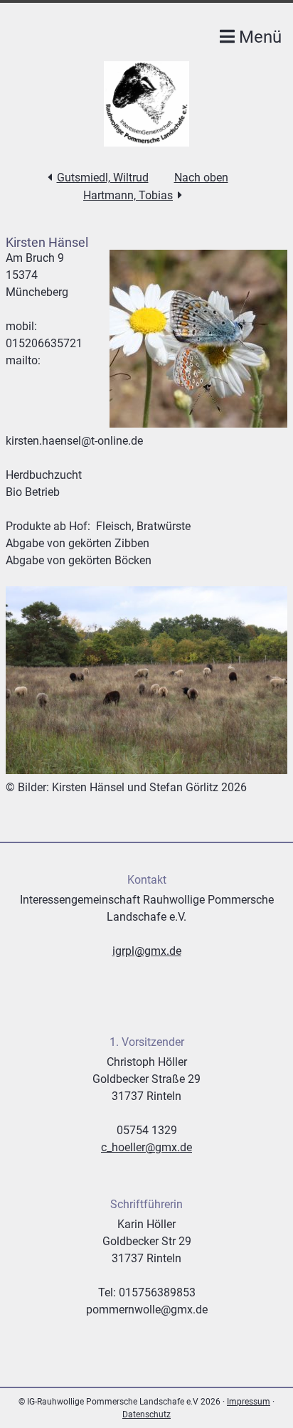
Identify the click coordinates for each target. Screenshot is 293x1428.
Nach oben (201, 177)
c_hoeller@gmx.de (146, 1147)
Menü (258, 37)
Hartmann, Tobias (128, 195)
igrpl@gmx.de (146, 951)
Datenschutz (146, 1414)
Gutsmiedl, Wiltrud (103, 177)
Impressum (248, 1402)
